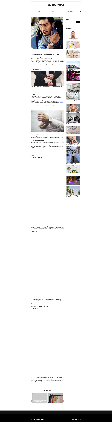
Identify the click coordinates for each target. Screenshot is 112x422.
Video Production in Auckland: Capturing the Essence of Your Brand (72, 124)
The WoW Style (56, 5)
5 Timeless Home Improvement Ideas (72, 92)
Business (61, 11)
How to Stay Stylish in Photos (71, 163)
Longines (61, 102)
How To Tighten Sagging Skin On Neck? (73, 39)
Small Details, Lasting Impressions (54, 404)
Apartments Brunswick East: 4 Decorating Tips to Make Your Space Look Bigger (72, 101)
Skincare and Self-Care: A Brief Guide (72, 112)
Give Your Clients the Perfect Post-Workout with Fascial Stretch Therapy (72, 196)
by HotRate (43, 101)
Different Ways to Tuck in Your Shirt (39, 384)
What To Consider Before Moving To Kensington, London (72, 59)
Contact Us (70, 11)
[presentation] (31, 401)
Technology (48, 11)
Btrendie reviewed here (49, 61)
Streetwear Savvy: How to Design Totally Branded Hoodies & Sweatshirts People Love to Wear (39, 401)
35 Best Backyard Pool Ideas (71, 185)
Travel (53, 11)
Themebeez (79, 419)
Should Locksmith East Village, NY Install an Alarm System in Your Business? (73, 144)
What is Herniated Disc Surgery (71, 48)
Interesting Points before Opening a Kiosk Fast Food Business (56, 385)
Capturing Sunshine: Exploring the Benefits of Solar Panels (72, 70)
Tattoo (57, 11)
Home (39, 11)
